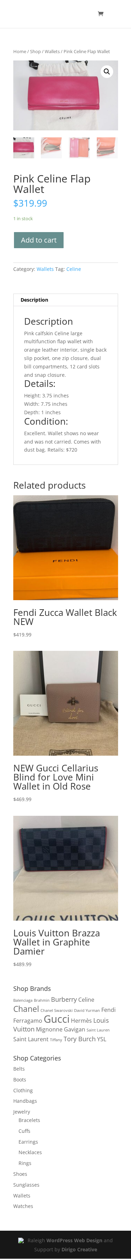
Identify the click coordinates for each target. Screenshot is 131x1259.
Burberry (64, 999)
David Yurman (87, 1010)
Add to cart (39, 240)
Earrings (28, 1141)
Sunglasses (26, 1184)
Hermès (81, 1020)
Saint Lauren (98, 1030)
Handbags (25, 1101)
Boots (19, 1079)
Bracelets (29, 1120)
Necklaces (30, 1152)
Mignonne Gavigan (60, 1029)
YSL (101, 1039)
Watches (23, 1206)
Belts (19, 1068)
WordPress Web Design (74, 1240)
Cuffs (24, 1131)
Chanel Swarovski (57, 1010)
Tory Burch (80, 1038)
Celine (73, 269)
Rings (25, 1163)
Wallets (52, 51)
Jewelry (21, 1111)
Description (34, 299)
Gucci (57, 1019)
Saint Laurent (31, 1039)
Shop (35, 51)
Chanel (26, 1008)
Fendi (108, 1010)
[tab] (65, 300)
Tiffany (56, 1039)
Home (19, 51)
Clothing (23, 1090)
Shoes (20, 1174)
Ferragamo (27, 1020)
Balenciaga (22, 1000)
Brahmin (42, 1000)
